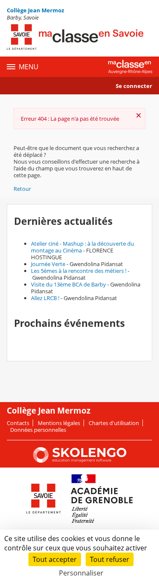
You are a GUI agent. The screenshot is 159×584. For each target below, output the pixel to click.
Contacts (18, 423)
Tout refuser (109, 559)
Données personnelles (38, 429)
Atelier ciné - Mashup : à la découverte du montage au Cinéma (82, 247)
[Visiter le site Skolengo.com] (79, 461)
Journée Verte (48, 264)
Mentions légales (59, 423)
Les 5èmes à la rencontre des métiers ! (78, 271)
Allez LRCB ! (45, 298)
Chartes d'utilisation (114, 423)
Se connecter (134, 86)
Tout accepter (55, 559)
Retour (22, 189)
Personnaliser (81, 573)
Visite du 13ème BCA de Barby (68, 284)
